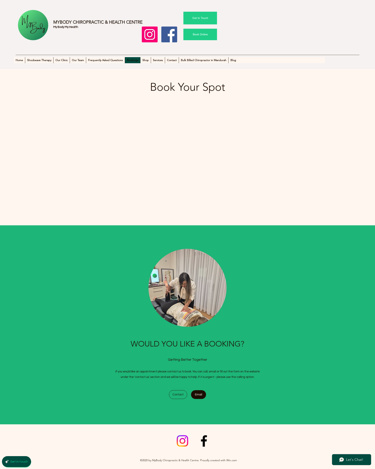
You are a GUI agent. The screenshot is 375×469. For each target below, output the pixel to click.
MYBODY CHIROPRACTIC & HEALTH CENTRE (98, 22)
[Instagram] (150, 34)
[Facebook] (169, 34)
